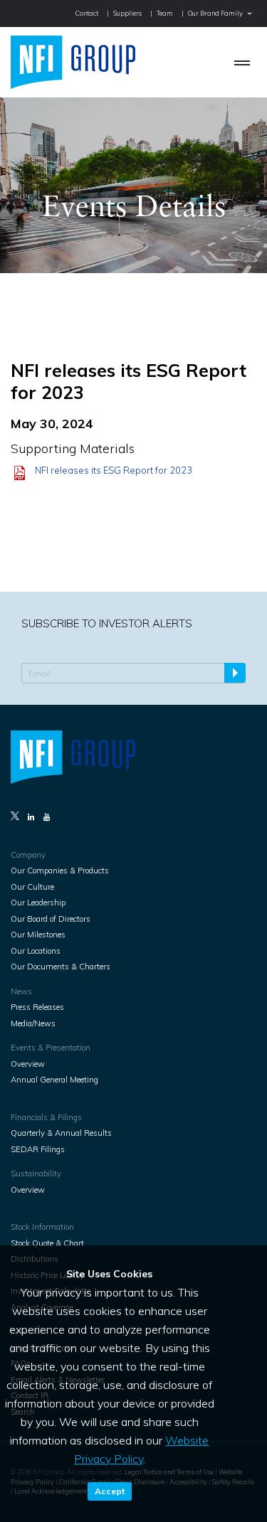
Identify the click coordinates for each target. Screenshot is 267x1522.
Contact (86, 13)
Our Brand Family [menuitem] (215, 13)
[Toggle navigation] (242, 62)
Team (165, 13)
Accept (110, 1491)
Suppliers (127, 13)
